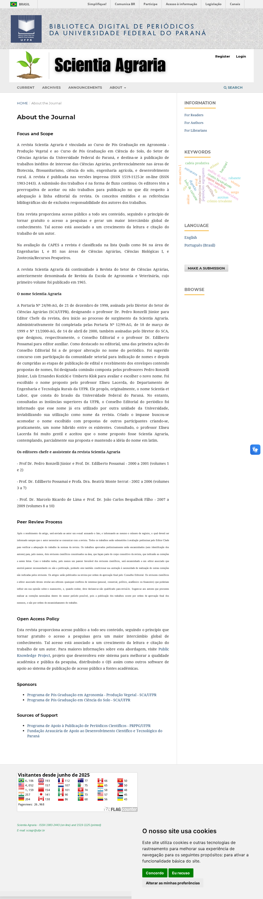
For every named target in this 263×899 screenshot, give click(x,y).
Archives (51, 87)
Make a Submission (206, 268)
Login (241, 56)
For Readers (193, 115)
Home (22, 103)
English (190, 237)
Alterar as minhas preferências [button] (173, 883)
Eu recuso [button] (181, 873)
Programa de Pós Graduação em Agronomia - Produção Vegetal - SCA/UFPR (91, 694)
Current (25, 87)
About (116, 87)
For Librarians (195, 130)
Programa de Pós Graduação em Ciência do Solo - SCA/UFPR (78, 699)
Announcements (85, 87)
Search (235, 87)
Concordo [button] (155, 873)
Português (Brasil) (199, 245)
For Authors (193, 122)
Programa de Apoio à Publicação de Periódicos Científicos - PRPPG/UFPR (89, 725)
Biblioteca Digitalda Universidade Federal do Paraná (128, 30)
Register (222, 56)
